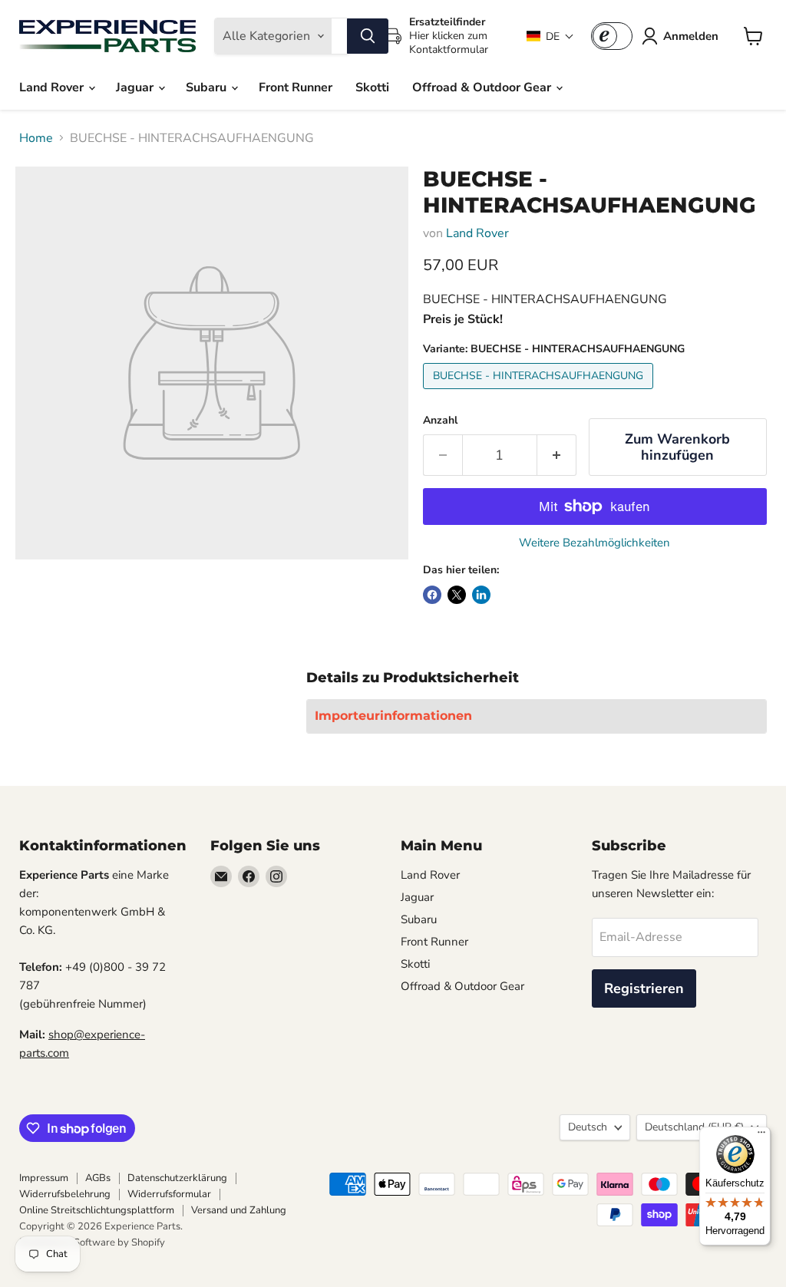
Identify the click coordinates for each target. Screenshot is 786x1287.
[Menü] (761, 1136)
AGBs (98, 1178)
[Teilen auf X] (456, 595)
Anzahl (440, 420)
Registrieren (644, 988)
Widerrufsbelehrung (65, 1194)
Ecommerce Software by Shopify (92, 1242)
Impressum (43, 1178)
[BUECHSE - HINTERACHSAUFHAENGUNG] (540, 392)
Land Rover (53, 87)
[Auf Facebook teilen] (432, 595)
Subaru (208, 87)
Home (36, 138)
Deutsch (587, 1127)
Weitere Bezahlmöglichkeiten (594, 542)
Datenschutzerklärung (177, 1178)
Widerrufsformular (169, 1194)
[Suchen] (367, 36)
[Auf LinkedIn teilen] (481, 595)
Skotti (372, 87)
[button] (550, 36)
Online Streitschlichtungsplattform (96, 1210)
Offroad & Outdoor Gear (483, 87)
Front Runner (295, 87)
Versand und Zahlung (238, 1210)
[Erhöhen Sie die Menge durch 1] (556, 455)
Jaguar (136, 87)
